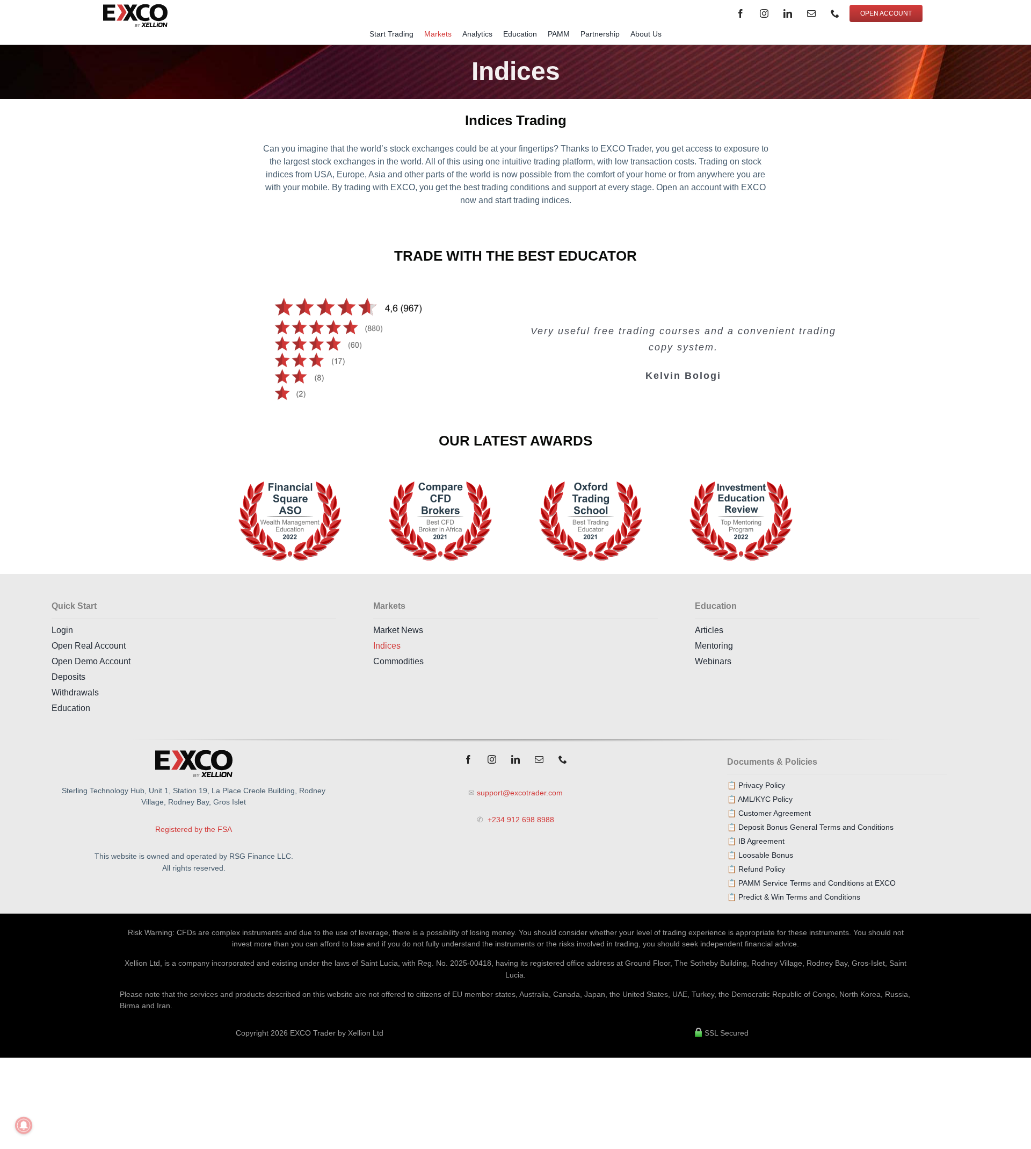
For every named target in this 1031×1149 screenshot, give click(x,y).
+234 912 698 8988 (519, 819)
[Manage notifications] (23, 1125)
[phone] (835, 13)
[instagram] (764, 13)
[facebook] (740, 13)
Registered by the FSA (193, 829)
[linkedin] (788, 13)
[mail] (811, 13)
